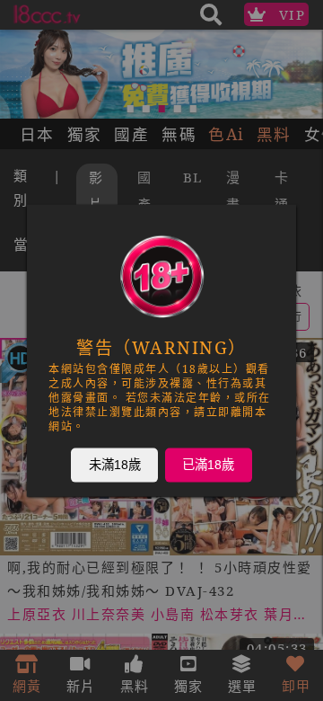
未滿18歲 (115, 464)
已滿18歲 (208, 464)
